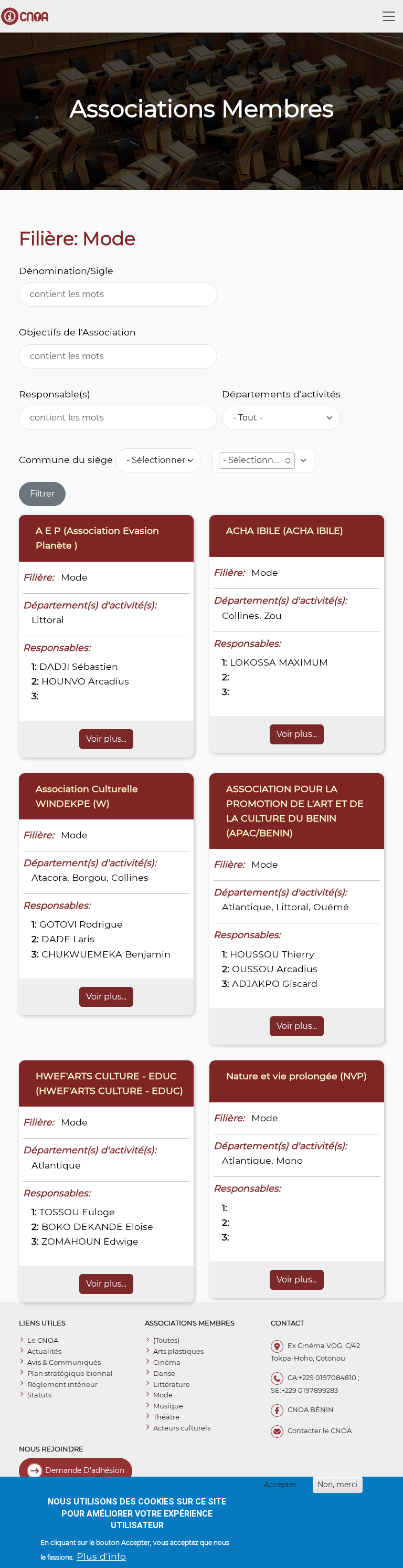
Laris (83, 938)
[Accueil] (29, 16)
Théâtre (166, 1417)
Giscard (299, 983)
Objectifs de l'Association (77, 332)
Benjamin (148, 954)
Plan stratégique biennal (70, 1373)
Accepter (280, 1484)
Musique (168, 1406)
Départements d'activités (281, 393)
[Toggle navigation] (389, 16)
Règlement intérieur (62, 1384)
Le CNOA (42, 1340)
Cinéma (167, 1362)
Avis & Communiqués (64, 1362)
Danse (164, 1373)
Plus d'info (101, 1556)
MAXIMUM (303, 662)
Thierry (298, 954)
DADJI (54, 666)
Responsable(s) (54, 393)
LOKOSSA (253, 662)
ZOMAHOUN (71, 1241)
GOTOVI (58, 924)
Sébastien (95, 666)
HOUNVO (63, 681)
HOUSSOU (254, 954)
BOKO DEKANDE (82, 1226)
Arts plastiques (178, 1351)
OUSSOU (253, 968)
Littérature (171, 1384)
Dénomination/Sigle (66, 270)
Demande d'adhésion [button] (84, 1470)
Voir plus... (106, 739)
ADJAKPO (256, 983)
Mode (163, 1395)
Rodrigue (101, 924)
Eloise (139, 1226)
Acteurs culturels (181, 1428)
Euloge (98, 1211)
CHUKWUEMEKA (81, 954)
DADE (55, 938)
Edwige (121, 1241)
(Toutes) (166, 1340)
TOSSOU (59, 1211)
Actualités (44, 1351)
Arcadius (108, 681)
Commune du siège (66, 459)
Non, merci (337, 1484)
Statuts (39, 1395)
